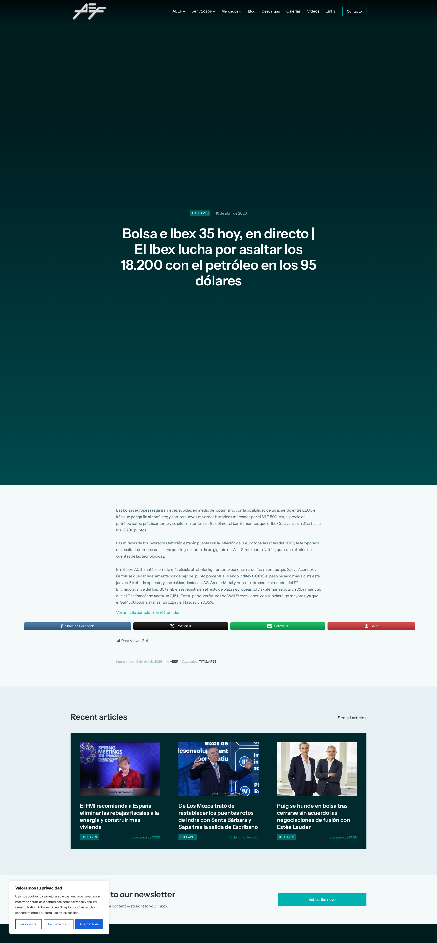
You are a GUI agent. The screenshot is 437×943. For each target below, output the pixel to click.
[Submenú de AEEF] (184, 11)
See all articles (352, 717)
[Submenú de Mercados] (240, 11)
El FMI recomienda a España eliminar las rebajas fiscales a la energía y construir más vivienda (119, 816)
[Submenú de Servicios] (214, 11)
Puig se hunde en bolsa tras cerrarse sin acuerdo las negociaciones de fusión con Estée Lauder (313, 816)
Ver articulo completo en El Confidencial (151, 612)
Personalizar (28, 924)
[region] (59, 907)
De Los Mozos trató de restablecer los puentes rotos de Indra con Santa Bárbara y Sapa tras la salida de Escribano (218, 816)
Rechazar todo (58, 924)
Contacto (354, 11)
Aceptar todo (89, 924)
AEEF (174, 661)
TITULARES (200, 213)
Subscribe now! (322, 899)
